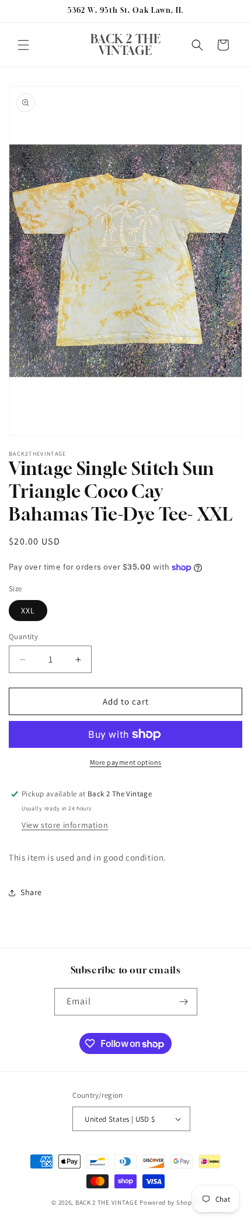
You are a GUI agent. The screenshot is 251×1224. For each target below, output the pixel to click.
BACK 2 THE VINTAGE (106, 1202)
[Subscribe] (184, 1001)
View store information (65, 825)
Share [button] (31, 892)
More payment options (126, 762)
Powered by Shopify (170, 1202)
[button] (23, 45)
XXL (28, 610)
